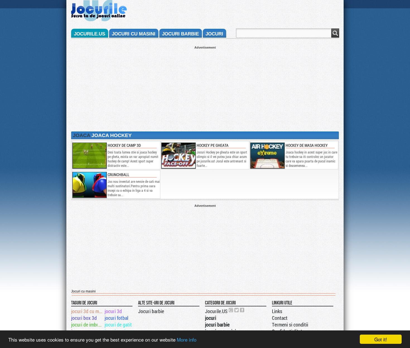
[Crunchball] (89, 185)
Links (277, 311)
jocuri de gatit (118, 324)
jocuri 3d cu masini (87, 311)
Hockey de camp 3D (124, 145)
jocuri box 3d (84, 318)
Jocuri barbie (151, 311)
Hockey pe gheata (212, 145)
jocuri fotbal (116, 318)
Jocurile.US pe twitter (236, 310)
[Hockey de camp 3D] (89, 155)
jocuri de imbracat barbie (87, 324)
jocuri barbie (180, 34)
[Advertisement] (205, 88)
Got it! (380, 339)
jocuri (214, 34)
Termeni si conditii (290, 324)
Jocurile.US (216, 311)
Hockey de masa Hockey (307, 145)
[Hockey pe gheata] (178, 155)
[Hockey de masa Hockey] (267, 155)
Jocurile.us (89, 34)
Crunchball (118, 174)
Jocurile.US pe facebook (242, 310)
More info (186, 339)
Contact (280, 318)
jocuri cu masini (133, 34)
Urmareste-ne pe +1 (231, 310)
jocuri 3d (113, 311)
